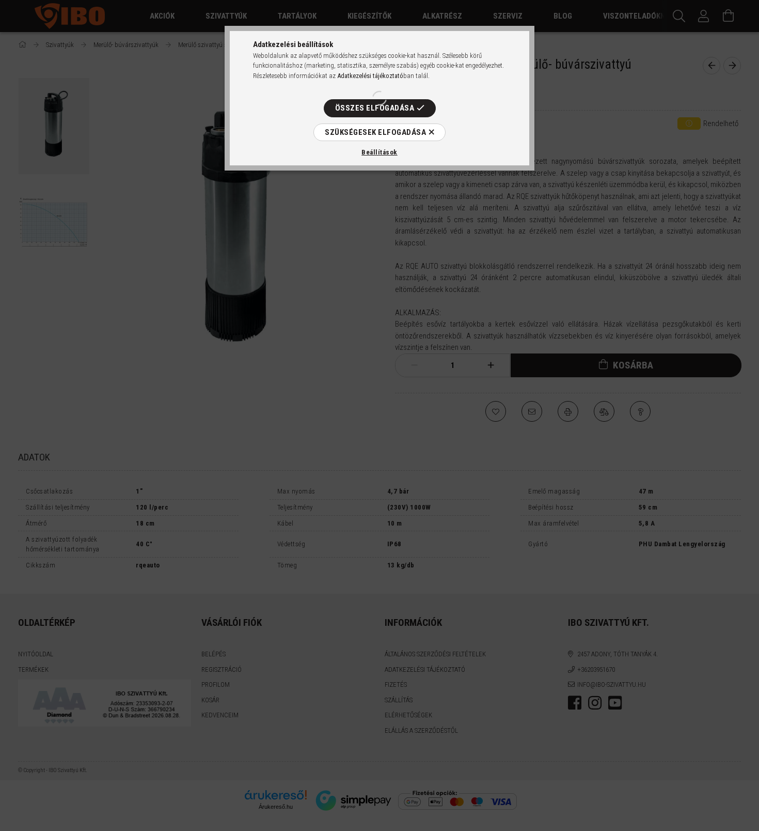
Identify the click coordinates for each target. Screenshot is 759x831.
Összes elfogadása (375, 108)
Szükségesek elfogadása (375, 132)
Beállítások (379, 152)
